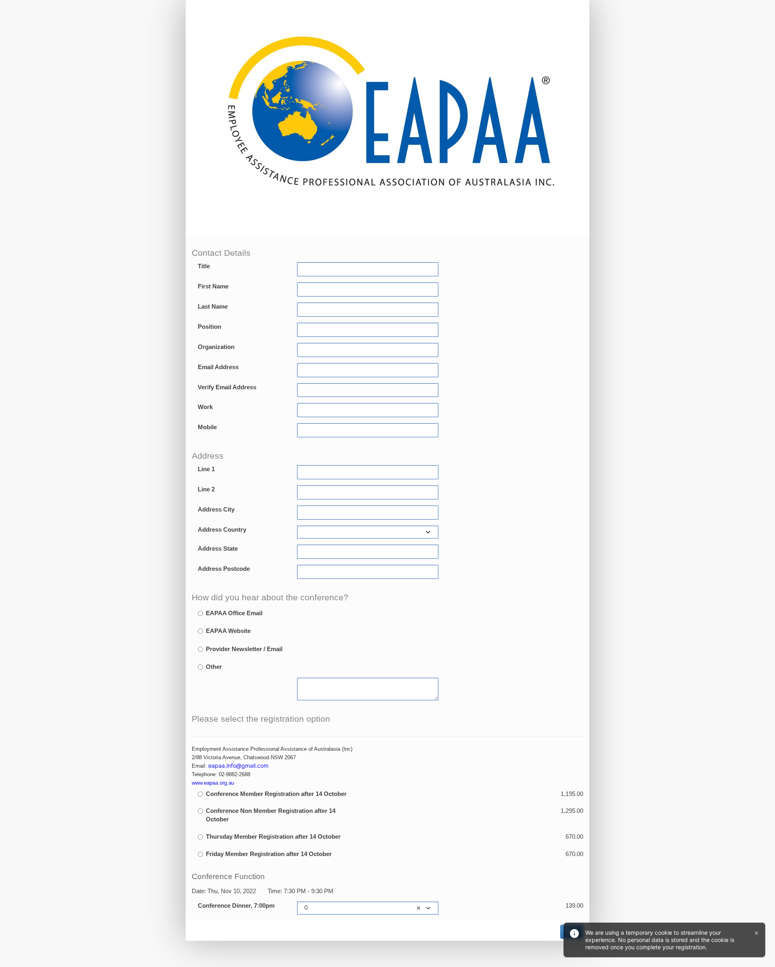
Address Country (222, 529)
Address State (218, 548)
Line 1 (206, 469)
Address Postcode (224, 569)
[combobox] (367, 532)
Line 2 (206, 489)
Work (205, 407)
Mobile (207, 427)
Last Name (213, 306)
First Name (213, 286)
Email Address (218, 367)
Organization (216, 347)
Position (209, 327)
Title (204, 266)
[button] (418, 908)
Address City (216, 509)
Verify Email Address (227, 387)
